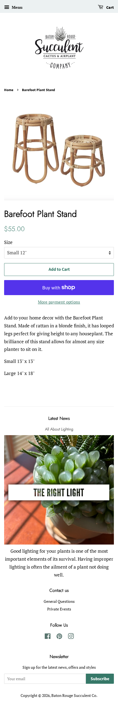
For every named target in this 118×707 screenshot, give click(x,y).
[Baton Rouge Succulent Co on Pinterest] (59, 637)
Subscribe (100, 679)
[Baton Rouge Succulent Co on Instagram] (71, 637)
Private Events (59, 609)
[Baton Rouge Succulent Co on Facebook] (47, 637)
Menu (17, 7)
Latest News (59, 418)
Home (8, 90)
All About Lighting (59, 429)
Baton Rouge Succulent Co (73, 695)
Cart (109, 7)
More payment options (59, 302)
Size (8, 242)
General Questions (59, 601)
